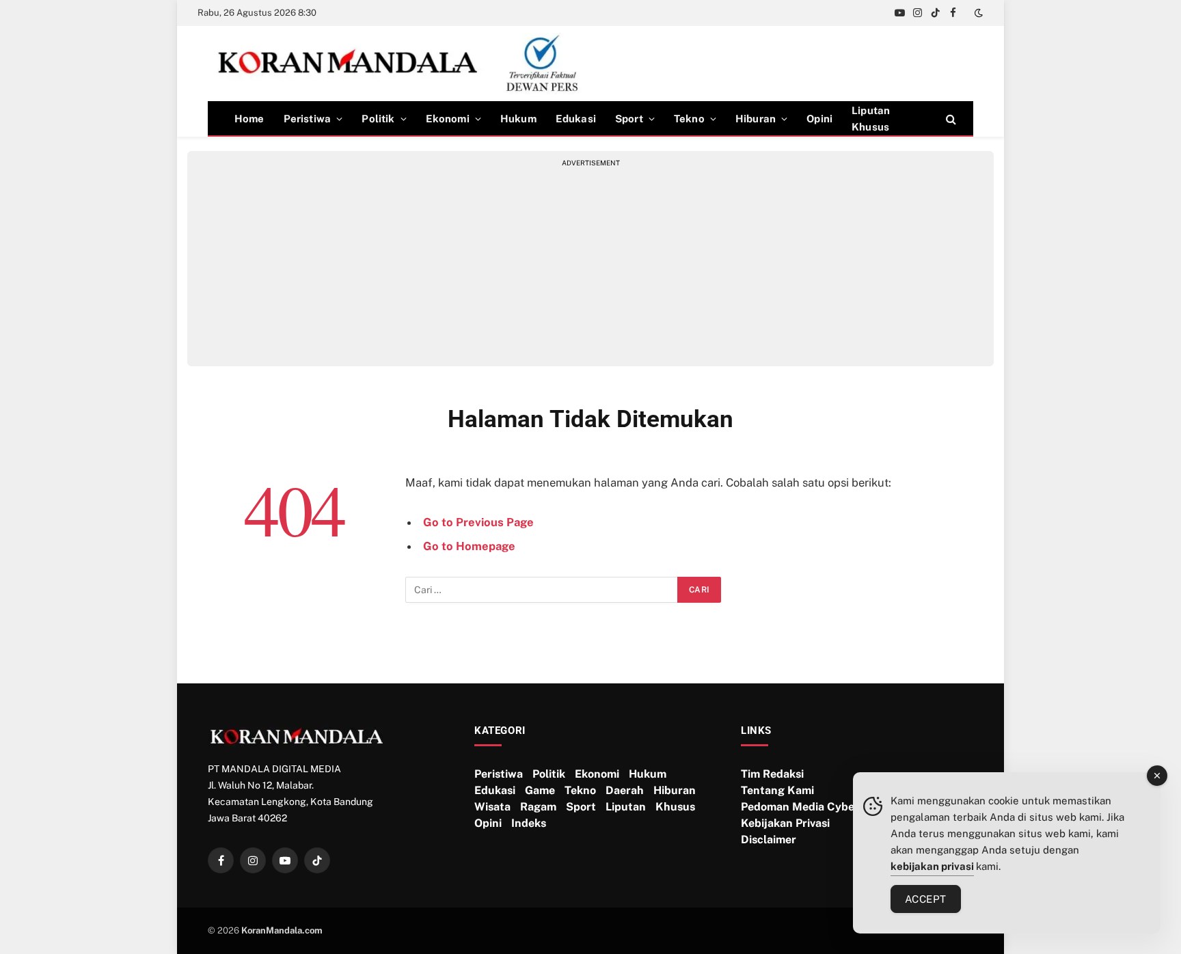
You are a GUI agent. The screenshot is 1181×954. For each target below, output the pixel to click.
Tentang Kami (777, 790)
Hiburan (755, 118)
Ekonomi (448, 118)
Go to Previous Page (478, 522)
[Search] (949, 118)
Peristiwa (307, 118)
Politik (378, 118)
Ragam (538, 806)
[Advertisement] (590, 263)
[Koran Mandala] (404, 63)
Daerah (625, 790)
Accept (926, 899)
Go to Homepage (469, 546)
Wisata (492, 806)
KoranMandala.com (282, 930)
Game (540, 790)
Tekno (689, 118)
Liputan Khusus (871, 119)
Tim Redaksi (772, 773)
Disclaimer (768, 839)
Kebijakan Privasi (785, 823)
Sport (629, 118)
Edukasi (576, 118)
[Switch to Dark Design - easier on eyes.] (977, 13)
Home (249, 118)
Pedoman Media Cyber (800, 806)
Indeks (528, 823)
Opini (819, 118)
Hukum (518, 118)
